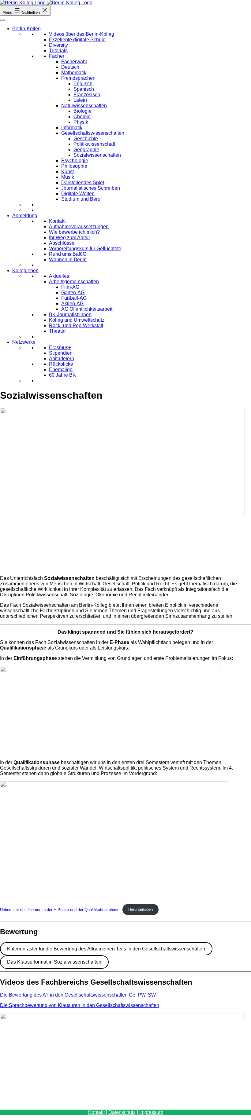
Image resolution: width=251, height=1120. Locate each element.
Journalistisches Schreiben (90, 188)
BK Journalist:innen (70, 314)
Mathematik (73, 72)
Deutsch (70, 67)
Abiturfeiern (61, 358)
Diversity (58, 45)
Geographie (86, 149)
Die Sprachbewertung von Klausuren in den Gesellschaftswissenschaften (79, 1005)
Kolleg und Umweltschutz (76, 320)
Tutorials (58, 50)
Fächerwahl (74, 61)
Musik (67, 177)
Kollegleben (25, 270)
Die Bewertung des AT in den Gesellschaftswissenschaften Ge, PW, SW (78, 994)
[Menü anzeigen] (2, 20)
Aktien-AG (72, 303)
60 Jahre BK (62, 375)
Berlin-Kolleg (26, 28)
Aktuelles (59, 276)
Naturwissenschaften (84, 105)
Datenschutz (122, 1112)
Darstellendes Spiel (82, 182)
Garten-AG (72, 292)
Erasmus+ (60, 347)
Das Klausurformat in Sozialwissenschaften (54, 961)
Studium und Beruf (81, 199)
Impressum (151, 1112)
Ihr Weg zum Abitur (69, 237)
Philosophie (74, 166)
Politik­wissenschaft (94, 144)
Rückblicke (61, 364)
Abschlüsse (61, 243)
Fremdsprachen (78, 78)
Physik (80, 122)
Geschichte (85, 138)
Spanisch (83, 89)
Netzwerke (24, 342)
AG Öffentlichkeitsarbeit (86, 309)
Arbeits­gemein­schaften (74, 281)
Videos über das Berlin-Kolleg (81, 34)
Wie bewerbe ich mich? (74, 232)
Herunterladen (140, 909)
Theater (57, 331)
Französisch (86, 94)
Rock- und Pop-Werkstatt (76, 325)
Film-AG (70, 287)
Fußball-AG (74, 298)
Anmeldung (24, 215)
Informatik (71, 127)
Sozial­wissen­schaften (97, 155)
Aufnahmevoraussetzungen (79, 226)
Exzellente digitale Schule (77, 39)
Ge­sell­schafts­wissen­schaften (92, 133)
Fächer (56, 56)
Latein (80, 100)
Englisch (82, 83)
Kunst (67, 171)
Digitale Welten (78, 193)
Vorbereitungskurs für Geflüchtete (85, 248)
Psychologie (74, 160)
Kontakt (57, 221)
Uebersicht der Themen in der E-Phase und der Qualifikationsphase (59, 909)
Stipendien (61, 353)
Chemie (82, 116)
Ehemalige (61, 369)
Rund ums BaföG (67, 254)
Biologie (82, 111)
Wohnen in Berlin (68, 259)
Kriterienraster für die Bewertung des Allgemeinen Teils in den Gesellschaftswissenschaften (106, 948)
